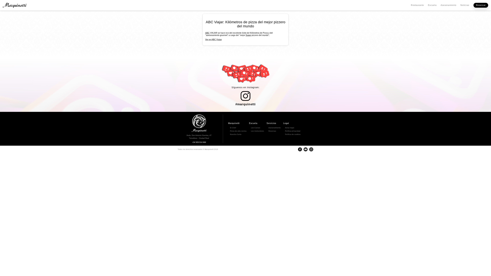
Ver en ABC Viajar (213, 39)
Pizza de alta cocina (238, 131)
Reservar (481, 5)
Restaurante (417, 5)
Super (248, 35)
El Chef (233, 128)
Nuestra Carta (235, 134)
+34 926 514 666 (199, 142)
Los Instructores (257, 131)
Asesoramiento (448, 5)
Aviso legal (289, 128)
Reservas (272, 131)
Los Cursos (255, 128)
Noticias (464, 5)
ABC (207, 33)
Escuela (432, 5)
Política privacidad (292, 131)
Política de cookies (293, 134)
